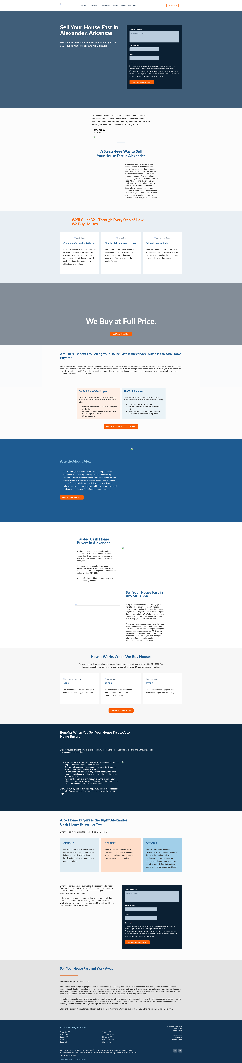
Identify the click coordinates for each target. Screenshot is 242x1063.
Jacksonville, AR (108, 1034)
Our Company (106, 5)
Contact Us (84, 5)
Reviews (123, 5)
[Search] (181, 5)
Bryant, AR (63, 1039)
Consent (133, 63)
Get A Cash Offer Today (174, 1026)
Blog (134, 5)
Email (132, 54)
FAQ (129, 5)
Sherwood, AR (107, 1042)
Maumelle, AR (107, 1037)
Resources (178, 1037)
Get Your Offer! (172, 5)
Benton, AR (64, 1037)
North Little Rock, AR (109, 1039)
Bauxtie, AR (64, 1034)
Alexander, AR (65, 1032)
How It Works (95, 5)
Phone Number (135, 45)
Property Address (136, 29)
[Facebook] (175, 1050)
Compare (115, 5)
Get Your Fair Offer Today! (142, 82)
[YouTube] (180, 1050)
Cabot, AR (63, 1042)
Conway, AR (106, 1032)
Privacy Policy (177, 1039)
